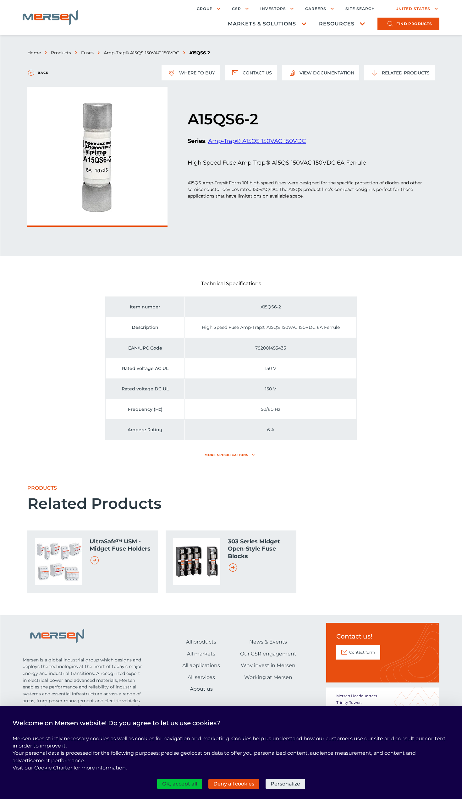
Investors (273, 8)
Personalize (285, 784)
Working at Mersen (268, 677)
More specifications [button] (226, 455)
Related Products (406, 73)
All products (201, 642)
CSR (236, 8)
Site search (360, 9)
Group (205, 8)
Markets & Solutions (262, 24)
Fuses (87, 52)
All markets (201, 654)
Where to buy (197, 73)
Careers (315, 8)
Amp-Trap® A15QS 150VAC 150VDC (141, 52)
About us (201, 689)
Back (43, 73)
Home (34, 52)
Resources (337, 24)
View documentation (327, 73)
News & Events (268, 642)
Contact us (257, 73)
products (414, 23)
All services (201, 677)
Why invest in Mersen (268, 665)
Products (61, 52)
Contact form (362, 652)
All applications (201, 665)
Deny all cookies (233, 784)
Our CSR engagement (268, 654)
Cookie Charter (53, 768)
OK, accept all (179, 784)
